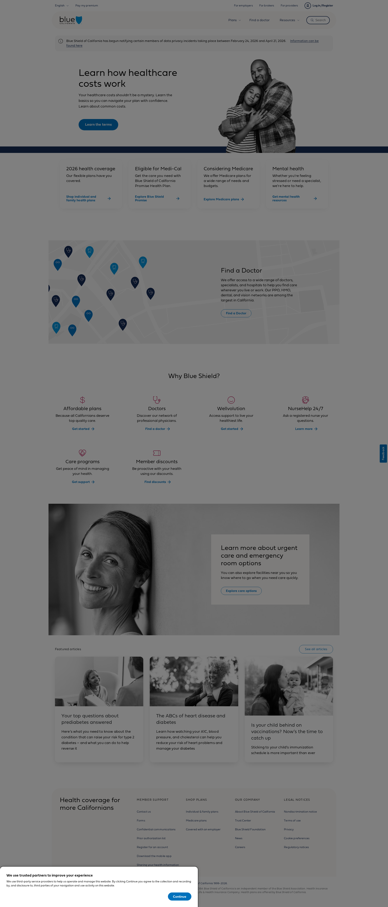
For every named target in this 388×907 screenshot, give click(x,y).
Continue (179, 896)
